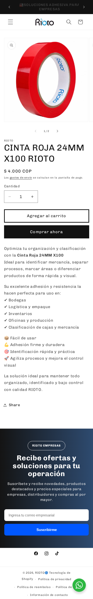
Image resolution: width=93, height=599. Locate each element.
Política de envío (68, 587)
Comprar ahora (46, 231)
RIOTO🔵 (41, 572)
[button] (10, 22)
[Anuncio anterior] (9, 7)
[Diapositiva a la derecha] (57, 131)
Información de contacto (49, 595)
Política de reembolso (34, 587)
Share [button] (14, 405)
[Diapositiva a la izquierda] (35, 131)
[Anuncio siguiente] (84, 7)
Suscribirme (46, 530)
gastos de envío (21, 177)
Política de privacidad (54, 579)
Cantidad (12, 186)
